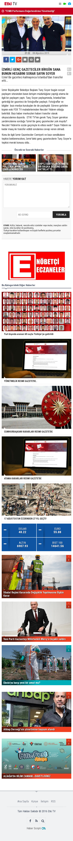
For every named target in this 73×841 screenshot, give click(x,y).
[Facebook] (6, 59)
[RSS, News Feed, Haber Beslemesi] (36, 821)
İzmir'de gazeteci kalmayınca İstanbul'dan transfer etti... (32, 79)
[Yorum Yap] (37, 59)
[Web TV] (65, 4)
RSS (53, 801)
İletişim (44, 801)
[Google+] (18, 59)
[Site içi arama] (43, 821)
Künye (34, 801)
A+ (69, 69)
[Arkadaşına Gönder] (25, 59)
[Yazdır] (31, 59)
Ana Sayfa (23, 801)
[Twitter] (12, 59)
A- (69, 73)
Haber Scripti (34, 828)
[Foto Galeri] (69, 4)
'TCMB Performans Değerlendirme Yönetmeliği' (30, 11)
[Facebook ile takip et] (30, 821)
